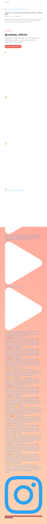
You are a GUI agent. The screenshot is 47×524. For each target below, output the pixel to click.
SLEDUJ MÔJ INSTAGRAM (13, 46)
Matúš (7, 16)
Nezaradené (18, 16)
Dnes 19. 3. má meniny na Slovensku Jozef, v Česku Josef (23, 13)
